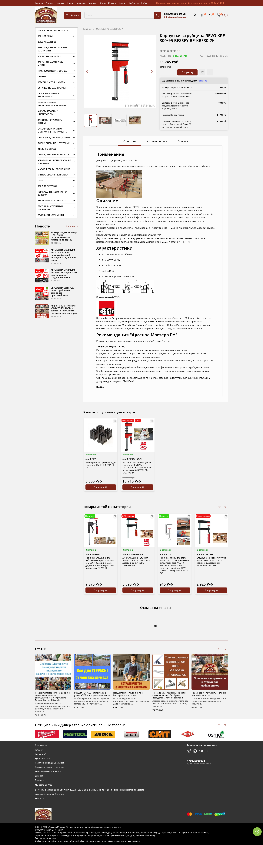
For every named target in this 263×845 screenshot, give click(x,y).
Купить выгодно (42, 758)
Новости (60, 3)
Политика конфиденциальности (50, 763)
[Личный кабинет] (195, 15)
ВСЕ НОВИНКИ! (45, 36)
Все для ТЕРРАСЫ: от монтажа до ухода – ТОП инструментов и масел (92, 694)
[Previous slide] (87, 71)
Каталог (49, 3)
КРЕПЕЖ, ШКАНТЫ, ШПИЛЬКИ (53, 174)
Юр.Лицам (133, 3)
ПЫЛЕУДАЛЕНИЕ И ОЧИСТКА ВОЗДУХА (52, 193)
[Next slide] (151, 71)
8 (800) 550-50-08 (175, 14)
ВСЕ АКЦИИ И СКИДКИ (49, 56)
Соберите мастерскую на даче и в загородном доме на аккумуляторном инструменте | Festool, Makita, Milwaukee (52, 696)
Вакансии (39, 776)
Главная (39, 3)
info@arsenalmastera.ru (176, 17)
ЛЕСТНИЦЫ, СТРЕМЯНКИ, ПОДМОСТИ (50, 208)
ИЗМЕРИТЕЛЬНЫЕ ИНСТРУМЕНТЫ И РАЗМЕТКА (52, 104)
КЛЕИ (40, 180)
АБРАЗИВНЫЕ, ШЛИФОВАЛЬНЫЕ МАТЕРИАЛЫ (54, 162)
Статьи (122, 3)
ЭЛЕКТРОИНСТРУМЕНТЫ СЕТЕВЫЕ (50, 121)
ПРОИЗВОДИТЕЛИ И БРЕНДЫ (52, 70)
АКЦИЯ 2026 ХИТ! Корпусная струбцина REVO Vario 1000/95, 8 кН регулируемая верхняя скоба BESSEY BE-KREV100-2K (136, 467)
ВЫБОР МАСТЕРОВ (47, 41)
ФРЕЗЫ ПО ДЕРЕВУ (47, 148)
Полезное (39, 780)
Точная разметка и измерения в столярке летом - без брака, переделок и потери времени (169, 695)
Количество (165, 67)
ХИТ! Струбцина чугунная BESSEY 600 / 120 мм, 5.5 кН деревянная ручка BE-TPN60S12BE (136, 561)
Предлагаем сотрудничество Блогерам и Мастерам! (128, 694)
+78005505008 (196, 761)
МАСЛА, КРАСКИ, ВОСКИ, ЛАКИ (54, 169)
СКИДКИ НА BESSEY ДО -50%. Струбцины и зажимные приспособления (62, 291)
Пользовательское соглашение (49, 767)
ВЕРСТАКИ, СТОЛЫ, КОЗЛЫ (51, 82)
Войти (144, 3)
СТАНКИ (42, 76)
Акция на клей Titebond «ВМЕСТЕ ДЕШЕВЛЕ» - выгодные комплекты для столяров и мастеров (64, 309)
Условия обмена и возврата (48, 771)
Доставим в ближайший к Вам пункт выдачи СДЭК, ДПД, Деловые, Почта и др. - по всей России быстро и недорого (89, 790)
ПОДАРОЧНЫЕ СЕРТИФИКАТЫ (53, 30)
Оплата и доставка (76, 3)
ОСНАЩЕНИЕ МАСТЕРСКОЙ (109, 28)
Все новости (72, 226)
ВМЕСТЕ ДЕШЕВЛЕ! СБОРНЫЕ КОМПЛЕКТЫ (52, 49)
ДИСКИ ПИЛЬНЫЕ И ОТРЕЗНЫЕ (53, 143)
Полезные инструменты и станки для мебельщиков (208, 694)
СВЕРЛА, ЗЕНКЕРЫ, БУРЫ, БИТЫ (53, 154)
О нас (103, 3)
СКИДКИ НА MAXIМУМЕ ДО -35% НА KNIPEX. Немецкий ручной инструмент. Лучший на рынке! (63, 255)
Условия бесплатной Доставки (49, 794)
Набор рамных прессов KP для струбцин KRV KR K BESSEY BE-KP (100, 465)
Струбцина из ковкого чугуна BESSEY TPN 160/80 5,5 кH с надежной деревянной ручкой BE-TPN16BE (211, 561)
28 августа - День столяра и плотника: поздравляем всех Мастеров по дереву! (64, 236)
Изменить (202, 81)
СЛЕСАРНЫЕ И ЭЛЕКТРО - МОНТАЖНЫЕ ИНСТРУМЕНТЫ (52, 130)
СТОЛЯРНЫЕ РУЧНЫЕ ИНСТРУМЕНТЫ (48, 95)
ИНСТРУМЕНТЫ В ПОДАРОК (52, 200)
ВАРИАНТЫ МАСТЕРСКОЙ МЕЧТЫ (51, 64)
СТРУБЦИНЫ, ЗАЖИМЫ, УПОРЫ (54, 137)
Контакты (93, 3)
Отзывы (112, 3)
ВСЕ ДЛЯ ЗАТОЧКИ (47, 186)
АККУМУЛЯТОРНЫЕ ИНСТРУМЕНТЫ (48, 113)
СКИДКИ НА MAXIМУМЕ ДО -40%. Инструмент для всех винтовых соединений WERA (64, 274)
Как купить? (40, 754)
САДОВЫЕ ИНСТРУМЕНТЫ (51, 215)
